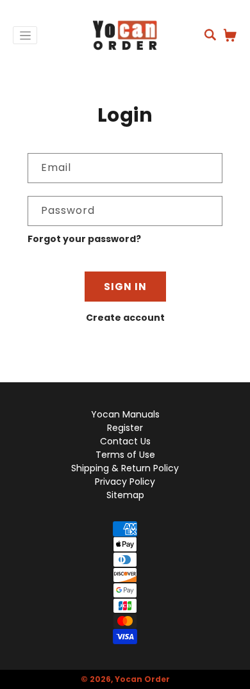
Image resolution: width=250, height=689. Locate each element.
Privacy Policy (125, 481)
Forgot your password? (84, 238)
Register (125, 427)
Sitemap (125, 495)
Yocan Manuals (125, 414)
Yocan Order (142, 679)
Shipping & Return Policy (125, 468)
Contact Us (125, 441)
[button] (210, 34)
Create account (125, 317)
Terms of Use (125, 454)
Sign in (125, 286)
